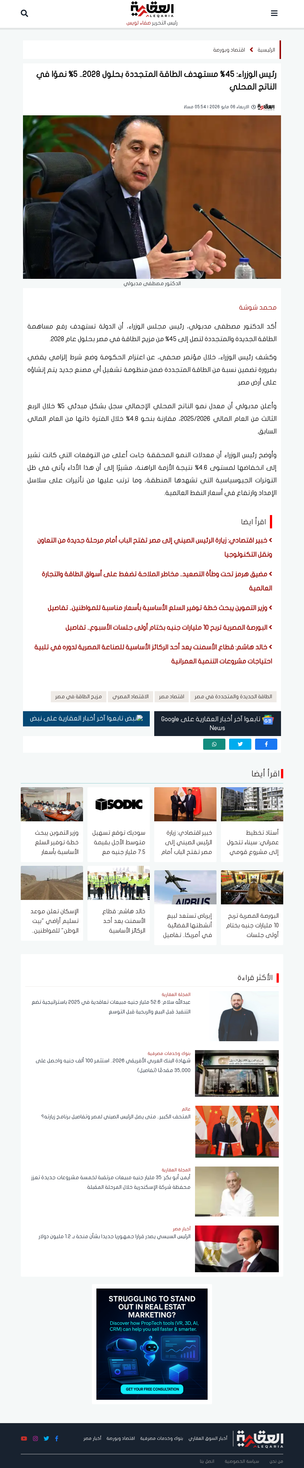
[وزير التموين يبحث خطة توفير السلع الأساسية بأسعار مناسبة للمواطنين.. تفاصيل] (52, 804)
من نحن (276, 1461)
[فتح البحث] (24, 14)
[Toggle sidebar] (274, 14)
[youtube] (24, 1439)
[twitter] (240, 744)
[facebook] (266, 744)
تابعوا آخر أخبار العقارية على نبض (77, 718)
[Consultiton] (152, 1343)
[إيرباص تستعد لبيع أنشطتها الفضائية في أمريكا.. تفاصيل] (185, 887)
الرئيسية (266, 50)
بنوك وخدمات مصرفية (161, 1438)
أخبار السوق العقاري (207, 1438)
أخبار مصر (92, 1438)
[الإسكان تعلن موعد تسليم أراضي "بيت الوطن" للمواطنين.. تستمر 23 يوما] (52, 882)
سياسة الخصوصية (242, 1461)
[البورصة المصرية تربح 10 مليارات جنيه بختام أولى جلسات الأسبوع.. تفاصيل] (252, 887)
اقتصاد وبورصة (229, 50)
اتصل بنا (207, 1461)
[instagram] (35, 1439)
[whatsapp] (214, 744)
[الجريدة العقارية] (260, 1438)
